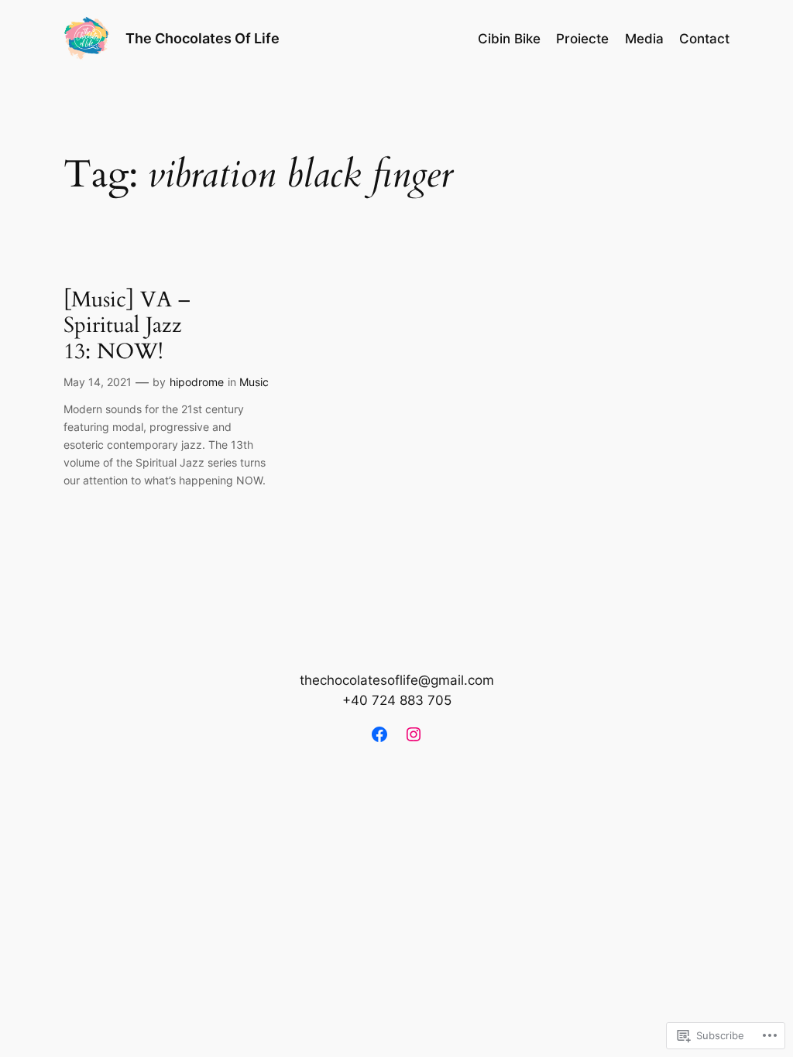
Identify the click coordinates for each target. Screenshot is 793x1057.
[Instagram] (413, 734)
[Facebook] (379, 734)
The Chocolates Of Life (202, 38)
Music (254, 381)
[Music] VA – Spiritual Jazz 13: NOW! (127, 325)
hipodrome (197, 381)
